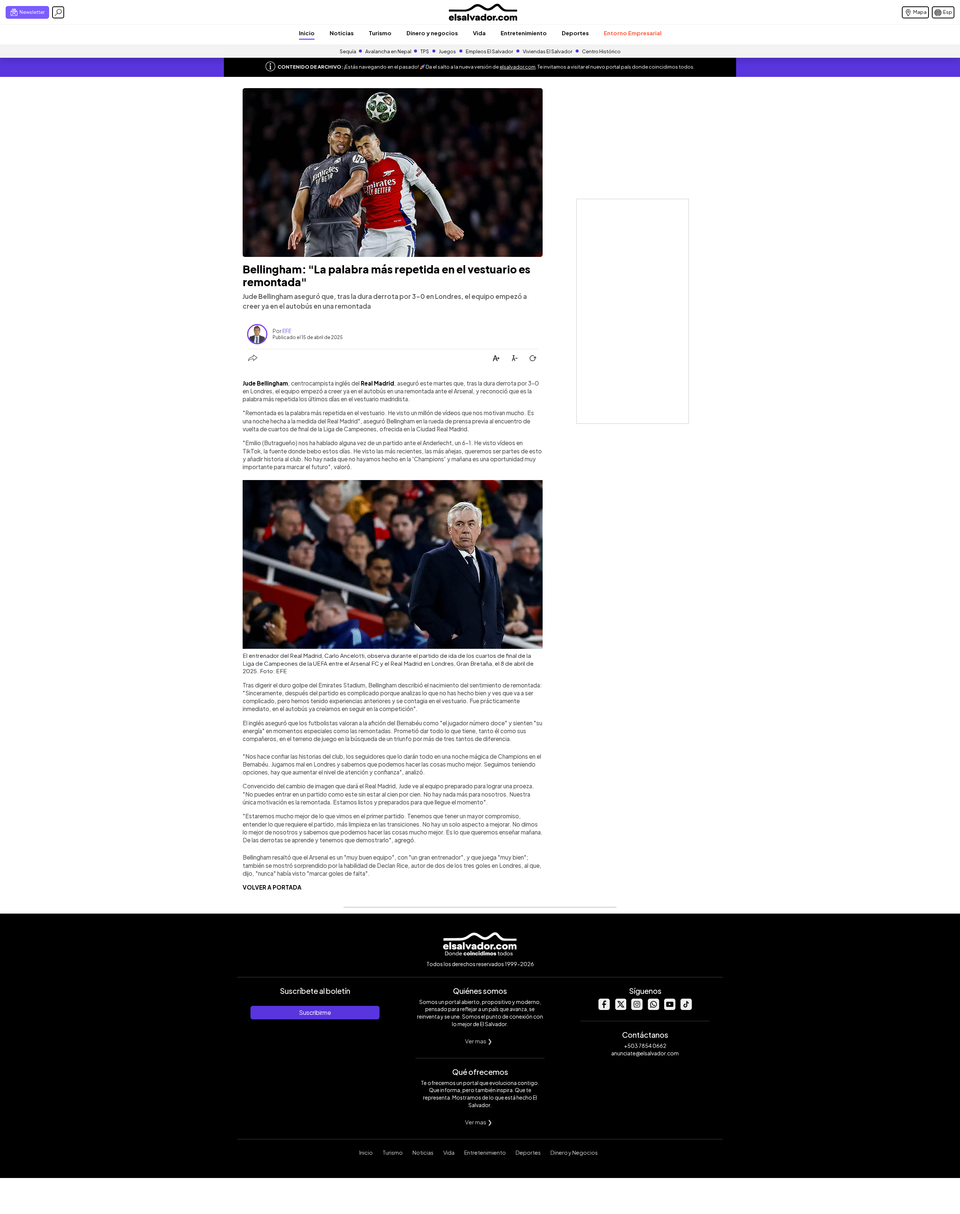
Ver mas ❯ (478, 1040)
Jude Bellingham (265, 383)
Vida (479, 32)
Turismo (380, 32)
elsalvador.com (518, 67)
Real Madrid (377, 383)
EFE (286, 330)
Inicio (307, 32)
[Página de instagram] (637, 1007)
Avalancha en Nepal (388, 51)
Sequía (348, 51)
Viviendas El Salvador (547, 51)
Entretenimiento (524, 32)
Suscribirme (315, 1012)
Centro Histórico (601, 51)
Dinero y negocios (432, 32)
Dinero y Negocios (574, 1152)
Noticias (342, 32)
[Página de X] (620, 1007)
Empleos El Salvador (489, 51)
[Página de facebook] (604, 1007)
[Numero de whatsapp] (653, 1007)
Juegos (447, 51)
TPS (424, 51)
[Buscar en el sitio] (58, 12)
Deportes (575, 32)
